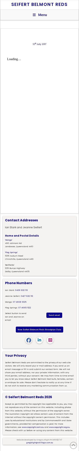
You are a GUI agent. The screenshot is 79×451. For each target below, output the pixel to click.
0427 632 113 (27, 296)
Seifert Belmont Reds (39, 4)
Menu (42, 15)
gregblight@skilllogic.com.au (39, 442)
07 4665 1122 (24, 307)
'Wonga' (8, 240)
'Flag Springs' (11, 252)
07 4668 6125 (20, 302)
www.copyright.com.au (33, 427)
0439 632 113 (21, 290)
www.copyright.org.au (59, 427)
